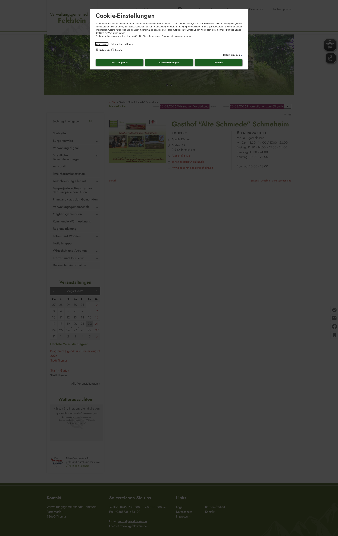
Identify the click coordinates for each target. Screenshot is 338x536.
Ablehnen (218, 62)
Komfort (119, 50)
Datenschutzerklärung (122, 44)
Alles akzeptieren (119, 62)
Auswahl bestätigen (169, 62)
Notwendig (105, 50)
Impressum (102, 44)
